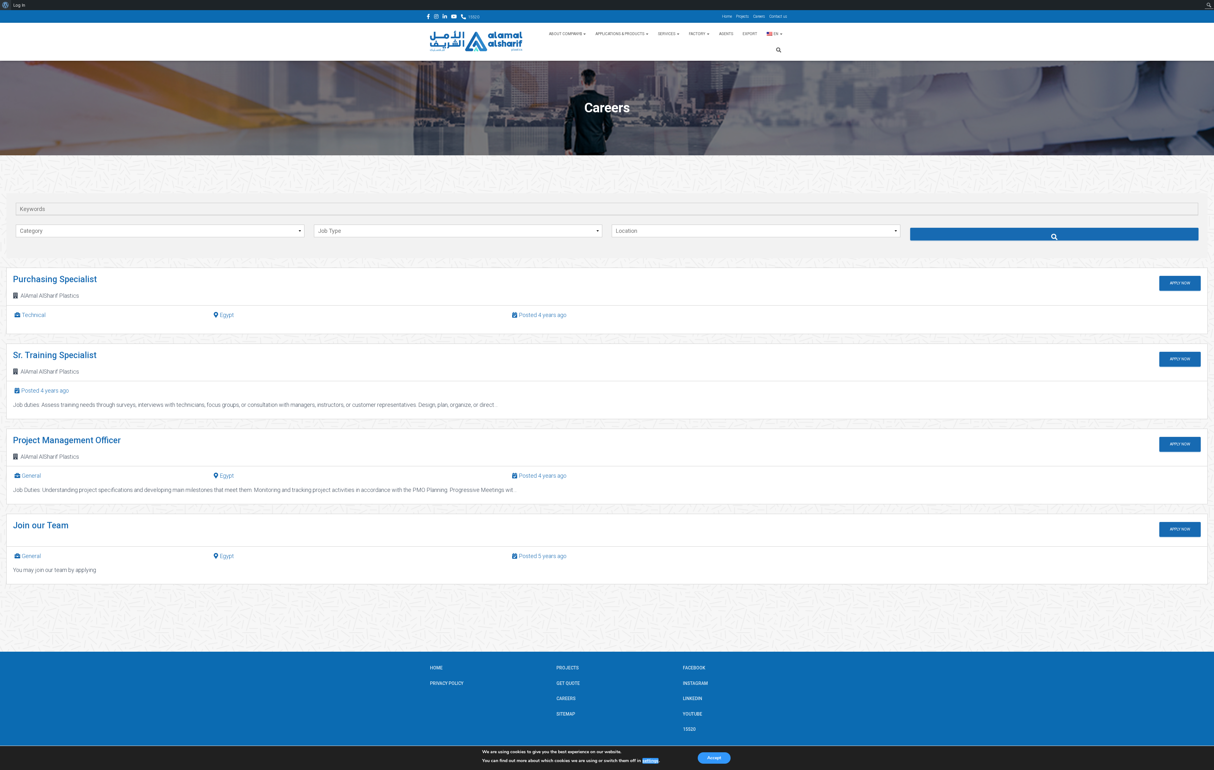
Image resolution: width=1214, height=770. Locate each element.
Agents (726, 34)
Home (727, 16)
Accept (714, 758)
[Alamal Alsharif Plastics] (476, 41)
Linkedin (445, 17)
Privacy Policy (446, 683)
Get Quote (568, 683)
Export (750, 34)
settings (650, 761)
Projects (742, 16)
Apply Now (1180, 283)
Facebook (428, 17)
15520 (473, 17)
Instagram (436, 17)
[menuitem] (5, 5)
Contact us (778, 16)
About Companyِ (566, 34)
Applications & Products (620, 34)
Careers (759, 16)
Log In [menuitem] (19, 5)
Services (667, 34)
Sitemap (565, 714)
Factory (697, 34)
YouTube (454, 17)
